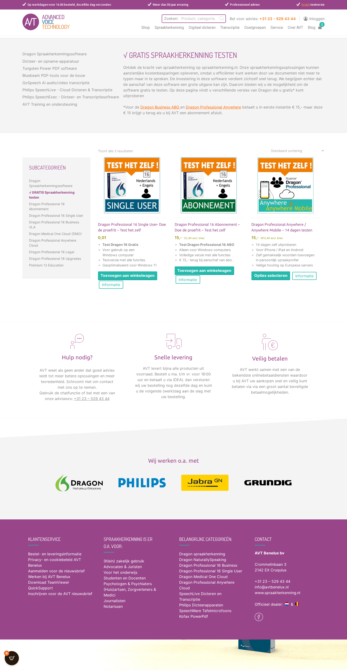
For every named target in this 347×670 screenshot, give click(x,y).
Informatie (111, 284)
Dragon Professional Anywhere (213, 107)
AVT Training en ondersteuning (49, 104)
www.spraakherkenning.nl (277, 592)
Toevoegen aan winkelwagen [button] (128, 275)
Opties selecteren (271, 275)
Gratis (305, 4)
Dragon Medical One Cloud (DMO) (55, 234)
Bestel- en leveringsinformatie (54, 554)
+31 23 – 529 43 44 (92, 398)
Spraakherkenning (169, 27)
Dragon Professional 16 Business (208, 565)
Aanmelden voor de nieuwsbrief (56, 571)
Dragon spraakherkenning (202, 554)
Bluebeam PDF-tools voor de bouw (53, 75)
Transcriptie (230, 27)
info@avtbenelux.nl (272, 587)
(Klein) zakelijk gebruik (124, 561)
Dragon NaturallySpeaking (202, 559)
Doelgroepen (255, 27)
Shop (145, 27)
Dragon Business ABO (160, 107)
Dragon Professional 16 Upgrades (55, 259)
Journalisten (114, 600)
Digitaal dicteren (202, 27)
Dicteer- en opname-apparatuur (50, 61)
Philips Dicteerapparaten (201, 605)
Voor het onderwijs (120, 572)
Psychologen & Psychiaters (128, 583)
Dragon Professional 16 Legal (51, 252)
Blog (311, 27)
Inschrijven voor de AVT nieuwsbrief (60, 593)
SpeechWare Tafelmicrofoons (205, 610)
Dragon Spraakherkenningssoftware (54, 54)
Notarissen (113, 606)
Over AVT (295, 27)
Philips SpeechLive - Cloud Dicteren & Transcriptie (67, 89)
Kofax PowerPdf (193, 616)
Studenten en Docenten (125, 578)
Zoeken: (171, 18)
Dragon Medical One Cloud (203, 576)
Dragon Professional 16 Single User (56, 215)
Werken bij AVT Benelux (49, 576)
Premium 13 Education (46, 265)
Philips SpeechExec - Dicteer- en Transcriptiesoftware (70, 97)
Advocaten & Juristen (123, 566)
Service (277, 27)
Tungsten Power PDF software (49, 68)
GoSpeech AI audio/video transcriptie (55, 82)
